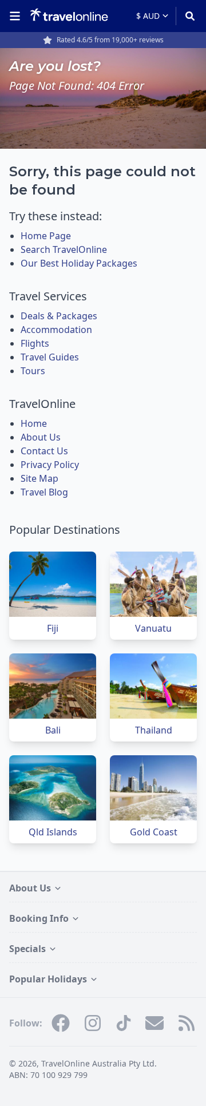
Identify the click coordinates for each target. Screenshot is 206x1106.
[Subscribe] (154, 1023)
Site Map (39, 478)
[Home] (69, 15)
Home (34, 423)
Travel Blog (44, 492)
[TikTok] (123, 1023)
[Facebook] (61, 1023)
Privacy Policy (50, 464)
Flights (35, 343)
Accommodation (56, 329)
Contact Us (44, 451)
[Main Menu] (17, 16)
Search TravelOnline (64, 249)
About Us (41, 437)
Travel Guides (50, 357)
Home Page (46, 235)
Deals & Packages (59, 316)
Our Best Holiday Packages (79, 263)
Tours (33, 370)
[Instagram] (93, 1023)
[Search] (186, 16)
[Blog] (187, 1023)
